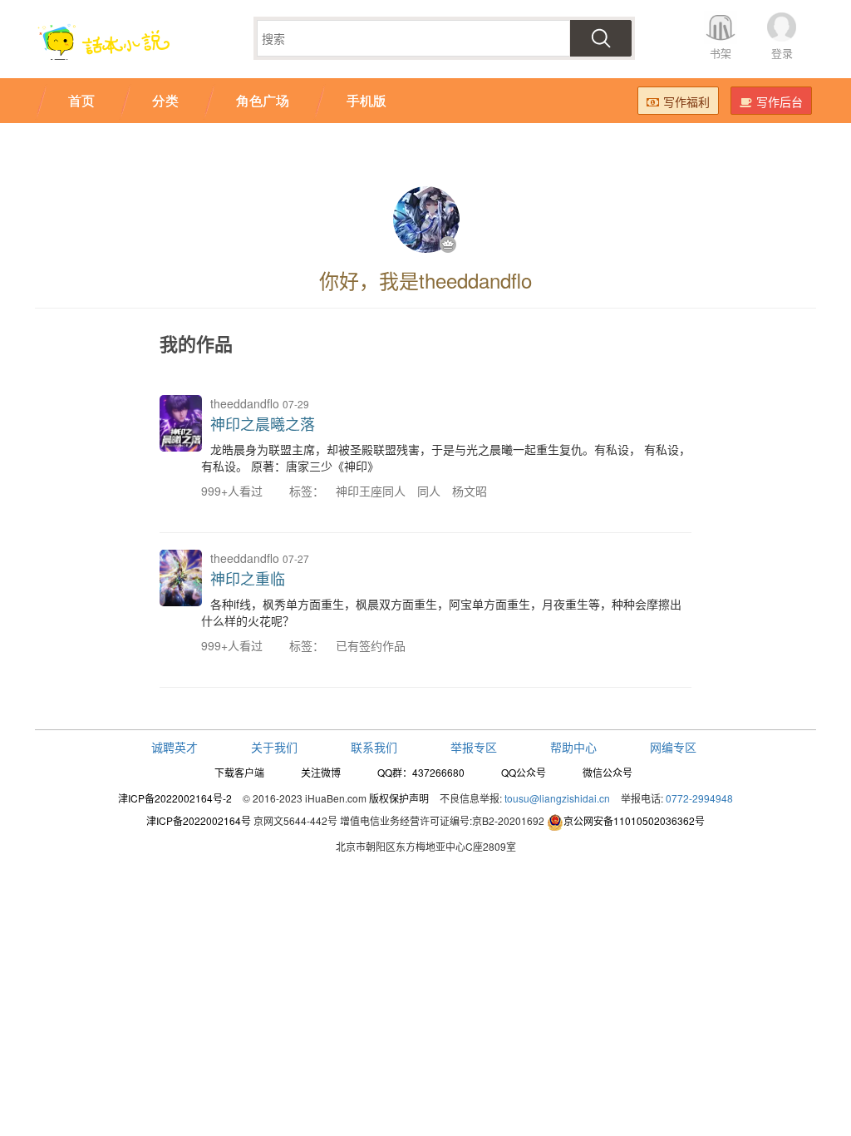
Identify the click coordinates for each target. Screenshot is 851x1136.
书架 (720, 53)
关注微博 (321, 772)
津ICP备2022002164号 (198, 820)
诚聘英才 (174, 746)
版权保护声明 (399, 798)
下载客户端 (239, 772)
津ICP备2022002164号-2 (175, 798)
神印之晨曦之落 (262, 423)
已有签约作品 (371, 645)
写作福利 (686, 101)
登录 (782, 53)
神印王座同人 (371, 490)
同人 (428, 490)
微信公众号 (607, 772)
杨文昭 (469, 490)
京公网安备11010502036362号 (634, 820)
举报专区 (473, 746)
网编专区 (673, 746)
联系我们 (374, 746)
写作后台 (779, 101)
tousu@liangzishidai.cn (557, 798)
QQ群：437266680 (421, 772)
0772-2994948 (699, 798)
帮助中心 (573, 746)
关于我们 (274, 746)
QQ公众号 (523, 772)
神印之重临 (247, 578)
